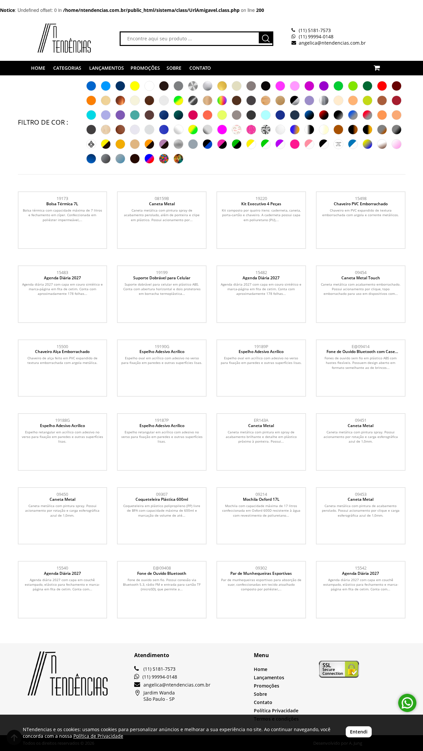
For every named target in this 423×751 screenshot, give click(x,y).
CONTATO (200, 68)
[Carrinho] (384, 64)
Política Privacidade (276, 710)
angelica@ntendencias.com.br (332, 43)
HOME (38, 68)
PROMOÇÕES (145, 68)
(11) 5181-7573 (315, 30)
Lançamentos (269, 677)
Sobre (260, 694)
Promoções (266, 686)
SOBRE (174, 68)
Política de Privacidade (98, 736)
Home (260, 669)
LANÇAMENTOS (106, 68)
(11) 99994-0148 (316, 36)
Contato (263, 702)
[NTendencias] (54, 38)
